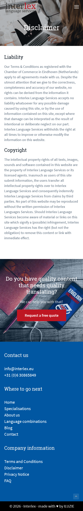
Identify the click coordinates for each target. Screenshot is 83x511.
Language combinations (25, 421)
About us (12, 415)
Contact (11, 434)
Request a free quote (41, 315)
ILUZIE (69, 506)
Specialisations (17, 408)
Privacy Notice (16, 474)
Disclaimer (13, 468)
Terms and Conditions (23, 461)
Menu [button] (72, 7)
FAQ (7, 480)
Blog (8, 427)
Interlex (29, 506)
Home (9, 402)
